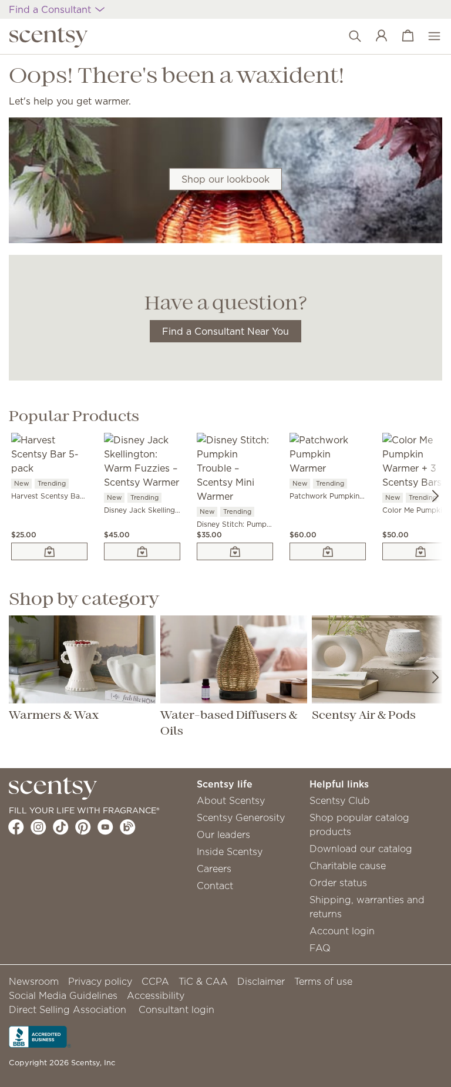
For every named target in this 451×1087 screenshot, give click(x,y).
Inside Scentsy (229, 851)
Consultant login (176, 1009)
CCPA (155, 981)
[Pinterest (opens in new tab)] (83, 826)
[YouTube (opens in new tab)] (105, 826)
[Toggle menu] (428, 36)
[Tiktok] (60, 826)
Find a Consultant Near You (225, 331)
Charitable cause (347, 865)
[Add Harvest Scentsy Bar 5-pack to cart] (49, 551)
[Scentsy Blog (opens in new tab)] (127, 826)
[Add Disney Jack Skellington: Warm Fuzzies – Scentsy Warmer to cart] (142, 551)
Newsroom (34, 981)
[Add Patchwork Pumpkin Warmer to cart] (328, 551)
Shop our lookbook (225, 179)
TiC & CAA (203, 981)
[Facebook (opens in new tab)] (16, 826)
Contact (215, 885)
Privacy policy (100, 981)
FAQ (320, 947)
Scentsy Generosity (241, 817)
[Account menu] (375, 36)
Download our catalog (360, 848)
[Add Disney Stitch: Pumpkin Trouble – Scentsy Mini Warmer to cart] (235, 551)
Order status (338, 882)
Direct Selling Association (67, 1009)
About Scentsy (231, 800)
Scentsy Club (339, 800)
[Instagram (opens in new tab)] (38, 826)
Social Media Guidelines (63, 995)
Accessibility (155, 995)
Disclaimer (261, 981)
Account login (342, 930)
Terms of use (323, 981)
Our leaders (223, 834)
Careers (214, 868)
